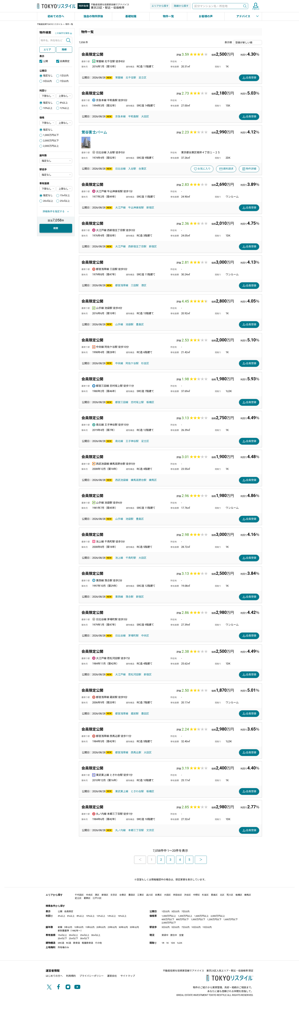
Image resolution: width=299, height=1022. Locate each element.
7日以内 (64, 81)
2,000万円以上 (51, 146)
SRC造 (61, 943)
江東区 (140, 895)
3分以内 (166, 927)
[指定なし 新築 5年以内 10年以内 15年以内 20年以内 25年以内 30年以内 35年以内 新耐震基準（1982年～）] (55, 160)
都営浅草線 (121, 285)
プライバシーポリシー (91, 975)
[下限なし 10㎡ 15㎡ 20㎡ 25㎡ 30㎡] (47, 188)
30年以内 (123, 927)
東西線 (119, 596)
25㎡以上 (65, 200)
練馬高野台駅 (138, 480)
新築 (60, 927)
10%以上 (47, 108)
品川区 (149, 895)
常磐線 (119, 77)
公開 (45, 61)
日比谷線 (120, 168)
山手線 (119, 324)
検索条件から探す (55, 905)
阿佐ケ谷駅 (132, 363)
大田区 (145, 116)
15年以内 (89, 927)
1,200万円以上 (185, 916)
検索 (245, 6)
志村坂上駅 (137, 402)
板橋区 (150, 402)
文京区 (150, 830)
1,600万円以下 (230, 919)
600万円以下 (168, 919)
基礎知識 (130, 16)
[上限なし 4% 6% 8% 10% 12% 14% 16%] (64, 96)
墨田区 (145, 713)
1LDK (179, 943)
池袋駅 (129, 324)
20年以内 (101, 927)
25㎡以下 (73, 938)
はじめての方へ (54, 975)
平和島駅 (133, 116)
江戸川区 (97, 898)
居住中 (173, 935)
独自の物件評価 (93, 16)
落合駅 (129, 596)
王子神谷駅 (132, 441)
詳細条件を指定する (54, 211)
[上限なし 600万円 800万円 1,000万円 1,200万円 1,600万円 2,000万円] (64, 123)
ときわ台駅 (137, 791)
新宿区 (150, 207)
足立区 (142, 77)
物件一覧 (168, 16)
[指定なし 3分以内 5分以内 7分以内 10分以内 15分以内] (55, 174)
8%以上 (64, 102)
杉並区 (145, 363)
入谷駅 (132, 168)
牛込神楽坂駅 (136, 207)
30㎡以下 (84, 938)
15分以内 (207, 927)
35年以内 (134, 927)
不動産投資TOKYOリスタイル (49, 24)
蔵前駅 (135, 713)
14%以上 (111, 916)
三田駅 (135, 285)
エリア (47, 49)
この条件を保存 (62, 33)
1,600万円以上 (201, 916)
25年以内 (112, 927)
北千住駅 (131, 77)
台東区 (142, 168)
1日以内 (64, 75)
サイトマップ (127, 975)
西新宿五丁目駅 (137, 246)
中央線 (119, 363)
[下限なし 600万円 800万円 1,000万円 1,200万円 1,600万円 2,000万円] (47, 123)
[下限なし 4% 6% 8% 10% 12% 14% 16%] (47, 96)
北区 (222, 895)
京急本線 (120, 116)
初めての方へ (56, 16)
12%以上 (64, 108)
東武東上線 (121, 791)
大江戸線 (120, 207)
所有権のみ (63, 947)
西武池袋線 (121, 480)
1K (167, 943)
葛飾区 (87, 898)
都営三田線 (121, 402)
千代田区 (79, 895)
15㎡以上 (65, 195)
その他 (98, 943)
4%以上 (61, 916)
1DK (173, 943)
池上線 (119, 557)
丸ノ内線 (120, 830)
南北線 (119, 441)
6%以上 (71, 916)
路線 (64, 49)
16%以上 (122, 916)
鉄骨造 (76, 943)
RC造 (68, 943)
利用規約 (71, 975)
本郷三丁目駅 (136, 830)
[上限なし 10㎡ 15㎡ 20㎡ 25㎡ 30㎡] (64, 188)
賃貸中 (165, 935)
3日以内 (47, 81)
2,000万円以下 (51, 140)
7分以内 (185, 927)
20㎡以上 (48, 200)
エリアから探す (160, 5)
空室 (181, 935)
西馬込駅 (136, 752)
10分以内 (196, 927)
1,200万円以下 (214, 919)
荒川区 (229, 895)
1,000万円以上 (169, 916)
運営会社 (112, 975)
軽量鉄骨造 (87, 943)
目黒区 (158, 895)
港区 (143, 285)
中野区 (196, 895)
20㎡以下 (62, 938)
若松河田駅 (134, 674)
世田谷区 (177, 895)
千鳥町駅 (131, 557)
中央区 (145, 635)
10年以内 (78, 927)
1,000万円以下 (51, 135)
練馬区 (153, 480)
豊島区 (140, 324)
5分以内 (175, 927)
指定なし (48, 75)
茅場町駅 (133, 635)
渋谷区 (187, 895)
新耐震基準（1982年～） (70, 930)
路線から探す (181, 5)
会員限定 (65, 61)
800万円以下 (182, 919)
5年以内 (68, 927)
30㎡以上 (95, 935)
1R (163, 943)
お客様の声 (206, 16)
